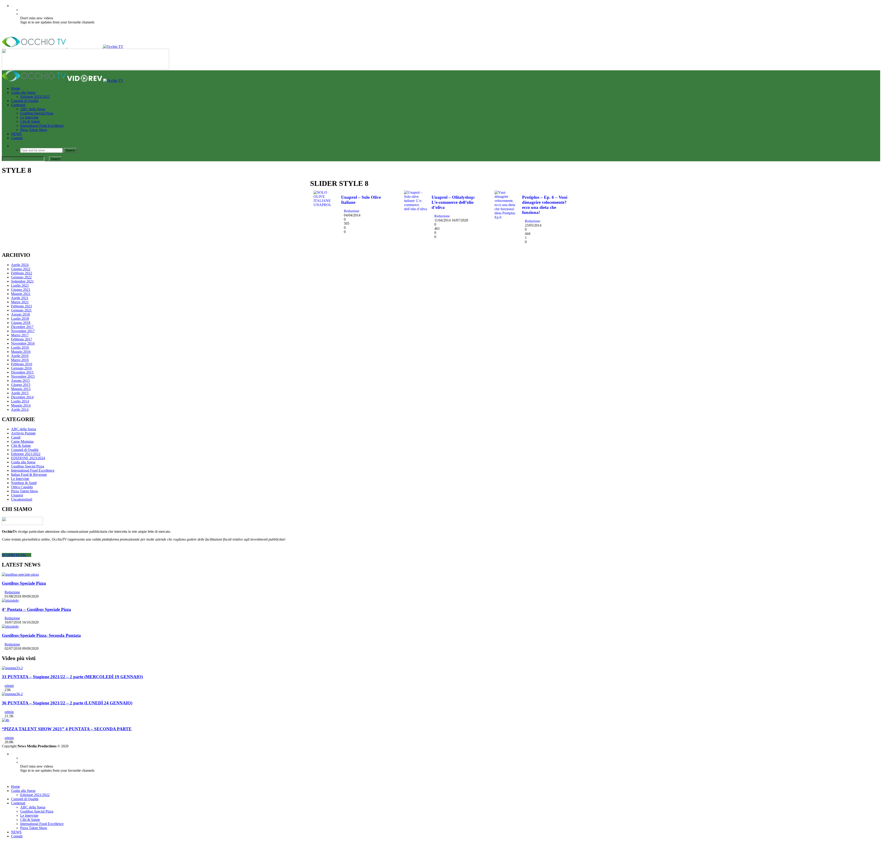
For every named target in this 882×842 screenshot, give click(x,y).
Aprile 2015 (19, 393)
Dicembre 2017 (22, 327)
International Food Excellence (42, 126)
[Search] (12, 146)
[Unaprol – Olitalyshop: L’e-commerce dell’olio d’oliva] (415, 209)
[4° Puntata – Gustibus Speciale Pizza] (10, 600)
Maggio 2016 (21, 352)
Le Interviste (29, 117)
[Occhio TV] (62, 46)
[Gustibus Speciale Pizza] (20, 574)
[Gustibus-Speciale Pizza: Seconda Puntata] (10, 626)
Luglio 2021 (20, 285)
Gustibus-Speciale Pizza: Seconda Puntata (41, 635)
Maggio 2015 (21, 389)
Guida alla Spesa (23, 92)
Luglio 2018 (20, 318)
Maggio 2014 (21, 405)
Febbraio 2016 (21, 364)
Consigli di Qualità (24, 101)
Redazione (351, 211)
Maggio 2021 (21, 294)
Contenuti (18, 105)
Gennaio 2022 (21, 277)
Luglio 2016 (20, 347)
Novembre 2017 (23, 331)
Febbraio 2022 (21, 273)
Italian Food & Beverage (29, 474)
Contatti (17, 138)
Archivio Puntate (23, 433)
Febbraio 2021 (21, 306)
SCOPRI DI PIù (15, 555)
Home (15, 88)
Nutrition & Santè (24, 483)
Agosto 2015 (20, 381)
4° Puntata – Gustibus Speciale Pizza (36, 609)
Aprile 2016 (19, 356)
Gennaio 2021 (21, 310)
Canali (15, 437)
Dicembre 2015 (22, 372)
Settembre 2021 (22, 281)
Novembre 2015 (23, 376)
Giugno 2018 (20, 323)
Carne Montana (22, 441)
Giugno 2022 (20, 269)
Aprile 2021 (19, 298)
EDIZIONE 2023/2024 (28, 458)
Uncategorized (21, 499)
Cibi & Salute (30, 121)
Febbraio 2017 (21, 339)
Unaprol (17, 495)
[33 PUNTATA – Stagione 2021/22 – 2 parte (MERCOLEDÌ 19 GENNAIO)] (12, 668)
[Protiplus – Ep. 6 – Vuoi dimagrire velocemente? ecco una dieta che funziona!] (506, 217)
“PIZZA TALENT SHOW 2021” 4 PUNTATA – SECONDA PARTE (67, 728)
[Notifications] (12, 6)
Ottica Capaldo (22, 487)
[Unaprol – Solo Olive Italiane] (325, 205)
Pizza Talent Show (33, 130)
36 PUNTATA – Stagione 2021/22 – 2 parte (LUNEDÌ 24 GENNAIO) (67, 702)
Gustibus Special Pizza (36, 113)
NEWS (16, 134)
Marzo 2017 (20, 335)
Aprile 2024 (19, 265)
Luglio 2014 (20, 401)
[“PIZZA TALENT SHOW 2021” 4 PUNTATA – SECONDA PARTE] (5, 720)
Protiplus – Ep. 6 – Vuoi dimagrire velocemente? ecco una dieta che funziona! (544, 205)
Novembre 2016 (23, 343)
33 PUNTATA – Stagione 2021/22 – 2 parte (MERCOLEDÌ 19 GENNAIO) (72, 676)
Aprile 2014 (19, 409)
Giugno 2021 (20, 290)
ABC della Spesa (32, 109)
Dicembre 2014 (22, 397)
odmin (9, 686)
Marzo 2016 (20, 360)
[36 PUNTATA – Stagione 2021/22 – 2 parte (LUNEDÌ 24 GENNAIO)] (12, 694)
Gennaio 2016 (21, 368)
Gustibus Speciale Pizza (24, 583)
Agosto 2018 (20, 314)
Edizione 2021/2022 (35, 97)
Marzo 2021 (20, 302)
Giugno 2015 (20, 385)
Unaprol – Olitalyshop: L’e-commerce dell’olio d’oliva (453, 202)
